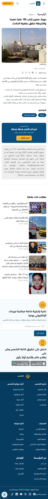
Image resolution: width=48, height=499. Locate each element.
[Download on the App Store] (38, 363)
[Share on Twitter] (30, 72)
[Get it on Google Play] (21, 363)
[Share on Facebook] (33, 72)
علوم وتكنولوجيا (18, 444)
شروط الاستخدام (40, 479)
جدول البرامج (41, 399)
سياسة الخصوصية (40, 473)
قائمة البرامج (41, 394)
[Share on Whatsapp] (23, 72)
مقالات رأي (20, 410)
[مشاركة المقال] (37, 73)
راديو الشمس (40, 384)
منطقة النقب (41, 439)
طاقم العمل (42, 468)
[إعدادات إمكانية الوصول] (4, 494)
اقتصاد (21, 429)
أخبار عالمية (20, 405)
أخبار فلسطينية (18, 389)
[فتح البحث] (17, 3)
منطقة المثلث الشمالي (38, 444)
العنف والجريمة (29, 115)
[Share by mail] (26, 72)
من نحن (43, 463)
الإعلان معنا (19, 463)
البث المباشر (6, 3)
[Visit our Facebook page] (34, 494)
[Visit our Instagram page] (31, 494)
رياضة (22, 434)
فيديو (22, 415)
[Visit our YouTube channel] (22, 494)
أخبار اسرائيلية (19, 394)
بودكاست (42, 405)
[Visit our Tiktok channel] (13, 494)
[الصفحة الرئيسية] (34, 3)
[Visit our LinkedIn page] (17, 494)
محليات (31, 14)
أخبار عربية (20, 399)
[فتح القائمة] (44, 3)
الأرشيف (21, 473)
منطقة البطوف (40, 449)
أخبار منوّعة (19, 423)
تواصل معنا (19, 468)
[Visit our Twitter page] (26, 494)
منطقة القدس (41, 429)
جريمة (42, 115)
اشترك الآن (40, 333)
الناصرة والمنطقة (40, 434)
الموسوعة (20, 439)
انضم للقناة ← (24, 138)
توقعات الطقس (18, 449)
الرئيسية (41, 14)
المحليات (42, 423)
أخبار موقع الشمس (15, 384)
